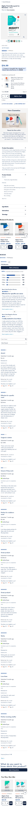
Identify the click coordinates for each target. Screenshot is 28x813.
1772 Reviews (8, 237)
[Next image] (22, 41)
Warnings (5, 214)
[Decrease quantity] (3, 96)
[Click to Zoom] (24, 37)
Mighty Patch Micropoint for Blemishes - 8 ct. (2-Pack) (20, 797)
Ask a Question (14, 770)
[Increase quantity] (7, 96)
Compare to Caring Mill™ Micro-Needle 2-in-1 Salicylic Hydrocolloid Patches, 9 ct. (13, 69)
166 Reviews (9, 793)
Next (2, 758)
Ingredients (5, 206)
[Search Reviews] (26, 339)
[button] (6, 228)
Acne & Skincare (6, 1)
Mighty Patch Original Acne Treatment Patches (20, 240)
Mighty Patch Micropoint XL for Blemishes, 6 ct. (7, 797)
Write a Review (14, 267)
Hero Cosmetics (11, 10)
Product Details (6, 175)
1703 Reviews (10, 50)
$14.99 (5, 65)
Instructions (5, 210)
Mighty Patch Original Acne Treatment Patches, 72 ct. (17, 78)
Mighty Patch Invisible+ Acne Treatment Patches (6, 240)
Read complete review (7, 309)
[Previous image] (6, 41)
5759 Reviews (23, 237)
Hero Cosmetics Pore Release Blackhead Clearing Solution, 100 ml (17, 85)
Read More (4, 60)
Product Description (8, 148)
